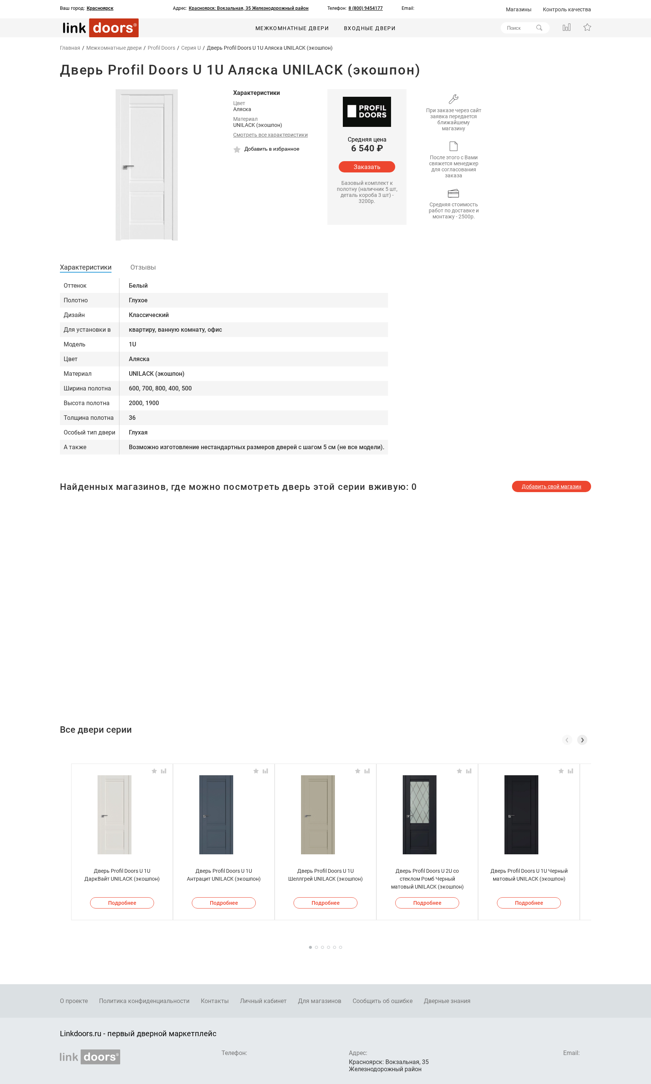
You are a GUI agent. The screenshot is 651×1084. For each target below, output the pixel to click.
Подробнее (122, 903)
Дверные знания (447, 1001)
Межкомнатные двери (292, 28)
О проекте (74, 1001)
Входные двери (370, 28)
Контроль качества (567, 9)
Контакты (215, 1001)
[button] (582, 740)
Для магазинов (319, 1001)
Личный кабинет (263, 1001)
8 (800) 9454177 (365, 8)
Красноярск (100, 8)
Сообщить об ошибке (383, 1001)
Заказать (367, 167)
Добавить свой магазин (551, 486)
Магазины (519, 9)
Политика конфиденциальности (144, 1001)
